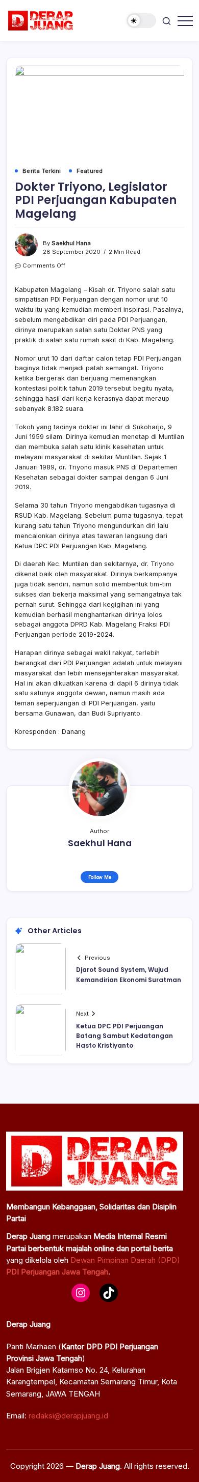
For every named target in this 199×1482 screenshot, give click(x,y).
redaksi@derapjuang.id (68, 1415)
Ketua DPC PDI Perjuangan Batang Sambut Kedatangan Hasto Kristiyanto (124, 1036)
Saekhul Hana (71, 243)
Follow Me (99, 877)
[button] (141, 20)
